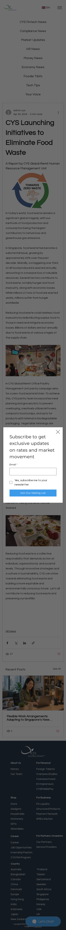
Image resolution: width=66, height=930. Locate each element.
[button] (58, 432)
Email (13, 464)
